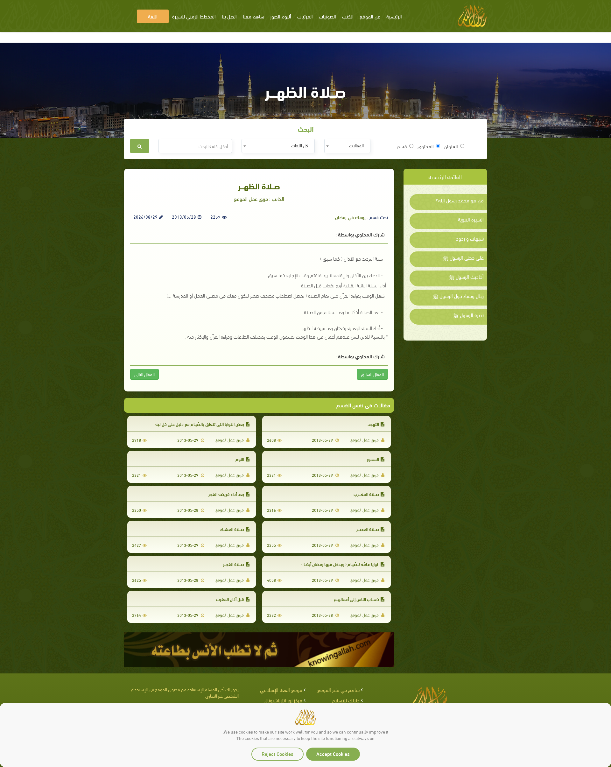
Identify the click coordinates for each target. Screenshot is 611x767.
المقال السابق (372, 374)
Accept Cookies (333, 753)
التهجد (373, 423)
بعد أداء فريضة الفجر (226, 493)
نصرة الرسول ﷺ (468, 315)
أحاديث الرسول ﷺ (466, 276)
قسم (402, 146)
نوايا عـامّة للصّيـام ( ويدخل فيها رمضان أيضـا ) (340, 563)
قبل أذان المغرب (230, 598)
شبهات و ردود (470, 238)
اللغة (153, 16)
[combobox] (347, 146)
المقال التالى (144, 374)
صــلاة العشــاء (232, 528)
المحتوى (426, 146)
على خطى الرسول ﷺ (463, 257)
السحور (373, 458)
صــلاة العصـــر (367, 528)
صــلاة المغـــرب (366, 493)
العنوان (451, 146)
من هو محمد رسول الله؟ (460, 200)
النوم (239, 458)
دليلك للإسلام (346, 700)
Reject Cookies (277, 753)
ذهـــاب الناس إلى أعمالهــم (356, 598)
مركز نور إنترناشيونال (283, 700)
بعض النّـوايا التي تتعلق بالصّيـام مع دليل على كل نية (199, 423)
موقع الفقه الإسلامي (281, 689)
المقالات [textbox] (356, 145)
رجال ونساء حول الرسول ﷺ (458, 296)
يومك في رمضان (350, 216)
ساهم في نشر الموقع (338, 689)
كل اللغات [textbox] (299, 145)
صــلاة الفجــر (233, 563)
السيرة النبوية (471, 219)
